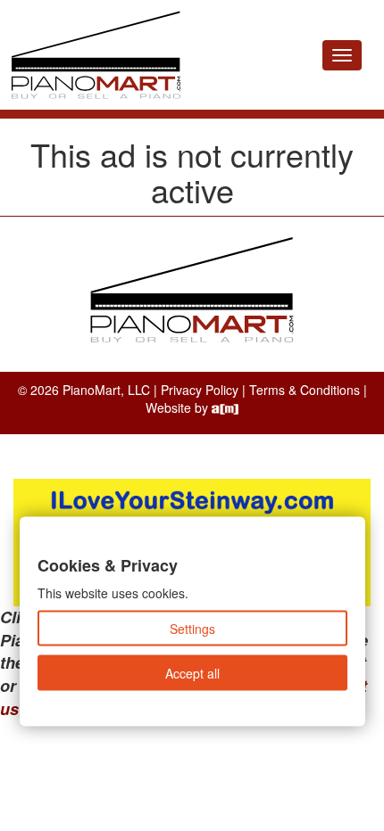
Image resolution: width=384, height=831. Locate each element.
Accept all (192, 673)
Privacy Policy (199, 390)
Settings (192, 629)
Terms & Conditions (304, 390)
